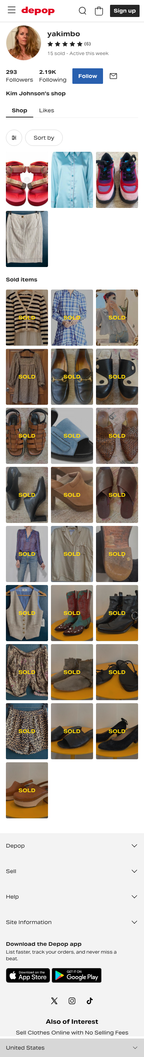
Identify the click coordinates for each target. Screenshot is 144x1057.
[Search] (83, 11)
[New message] (113, 76)
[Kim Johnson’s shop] (23, 43)
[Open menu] (11, 10)
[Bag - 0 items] (99, 11)
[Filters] (14, 138)
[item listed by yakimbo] (27, 180)
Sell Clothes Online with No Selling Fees (72, 1032)
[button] (69, 44)
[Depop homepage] (38, 11)
